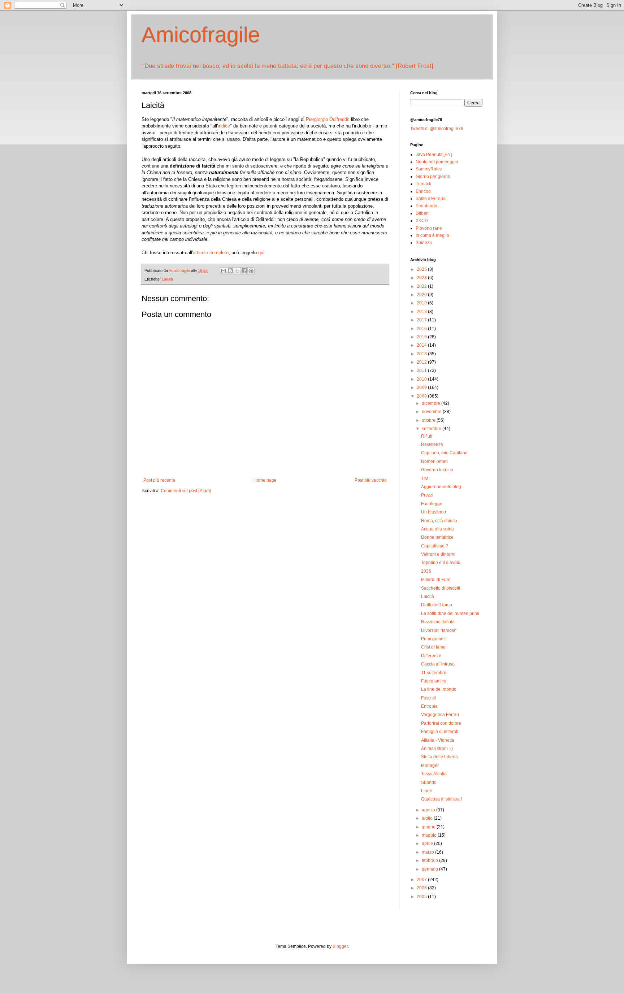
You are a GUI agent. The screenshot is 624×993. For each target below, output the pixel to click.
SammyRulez (429, 169)
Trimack (423, 183)
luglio (428, 818)
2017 (422, 319)
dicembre (431, 403)
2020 (422, 294)
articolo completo (211, 252)
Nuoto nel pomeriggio (437, 161)
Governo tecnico (437, 469)
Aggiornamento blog (441, 486)
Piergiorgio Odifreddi (327, 119)
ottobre (429, 420)
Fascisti (428, 698)
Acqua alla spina (437, 529)
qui (261, 252)
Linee (426, 790)
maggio (430, 835)
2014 (422, 345)
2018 (422, 311)
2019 (422, 302)
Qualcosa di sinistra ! (441, 799)
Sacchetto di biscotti (440, 588)
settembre (432, 428)
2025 (422, 269)
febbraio (430, 860)
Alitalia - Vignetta (437, 740)
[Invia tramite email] (223, 270)
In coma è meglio (432, 235)
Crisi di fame (433, 647)
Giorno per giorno (433, 176)
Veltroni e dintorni (438, 554)
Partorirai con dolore (441, 723)
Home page (265, 480)
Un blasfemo (433, 512)
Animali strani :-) (437, 748)
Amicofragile (201, 35)
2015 (422, 336)
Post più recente (159, 480)
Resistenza (432, 444)
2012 (422, 362)
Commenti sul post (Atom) (186, 490)
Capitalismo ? (434, 545)
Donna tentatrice (437, 537)
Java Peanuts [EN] (434, 154)
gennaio (430, 869)
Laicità (167, 279)
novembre (432, 411)
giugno (429, 826)
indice (224, 126)
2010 (422, 379)
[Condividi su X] (237, 270)
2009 (422, 387)
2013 (422, 353)
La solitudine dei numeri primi (450, 613)
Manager (430, 765)
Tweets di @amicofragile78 (436, 128)
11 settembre (433, 672)
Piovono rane (429, 228)
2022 (422, 286)
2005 (422, 896)
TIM (424, 478)
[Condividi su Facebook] (244, 270)
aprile (428, 843)
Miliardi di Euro (436, 579)
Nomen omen (434, 461)
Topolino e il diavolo (440, 562)
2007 (422, 879)
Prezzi (427, 495)
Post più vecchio (371, 480)
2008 (422, 396)
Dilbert (422, 213)
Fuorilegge (431, 503)
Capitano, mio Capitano (444, 452)
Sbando (429, 782)
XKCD (422, 220)
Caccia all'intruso (438, 664)
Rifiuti (426, 436)
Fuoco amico (433, 681)
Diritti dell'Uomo (436, 604)
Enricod (423, 191)
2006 (422, 887)
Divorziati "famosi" (438, 630)
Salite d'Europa (431, 198)
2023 (422, 277)
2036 (426, 571)
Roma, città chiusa (439, 520)
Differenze (431, 655)
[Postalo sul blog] (230, 270)
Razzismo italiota (438, 621)
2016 (422, 328)
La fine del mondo (438, 689)
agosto (429, 809)
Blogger (340, 946)
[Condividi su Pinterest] (251, 270)
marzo (428, 852)
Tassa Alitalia (434, 773)
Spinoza (424, 242)
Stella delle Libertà (439, 756)
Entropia (429, 706)
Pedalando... (428, 205)
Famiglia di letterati (439, 731)
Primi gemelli (434, 638)
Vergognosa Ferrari (440, 714)
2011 (422, 370)
